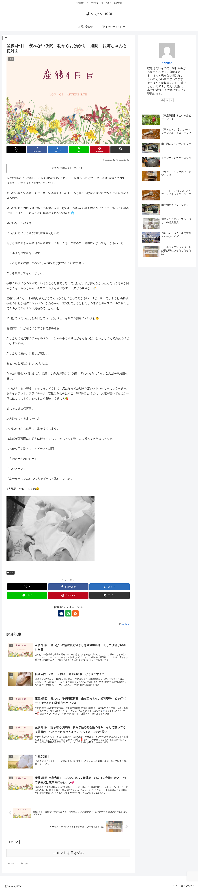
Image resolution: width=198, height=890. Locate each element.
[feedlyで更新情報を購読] (68, 613)
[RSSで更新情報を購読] (75, 613)
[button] (120, 149)
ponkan (167, 63)
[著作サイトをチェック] (61, 613)
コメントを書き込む (68, 853)
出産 (12, 572)
